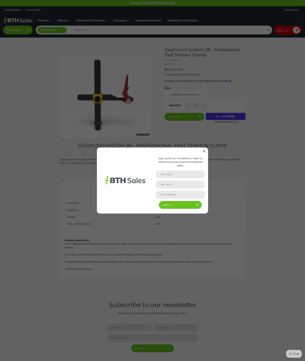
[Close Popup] (204, 151)
